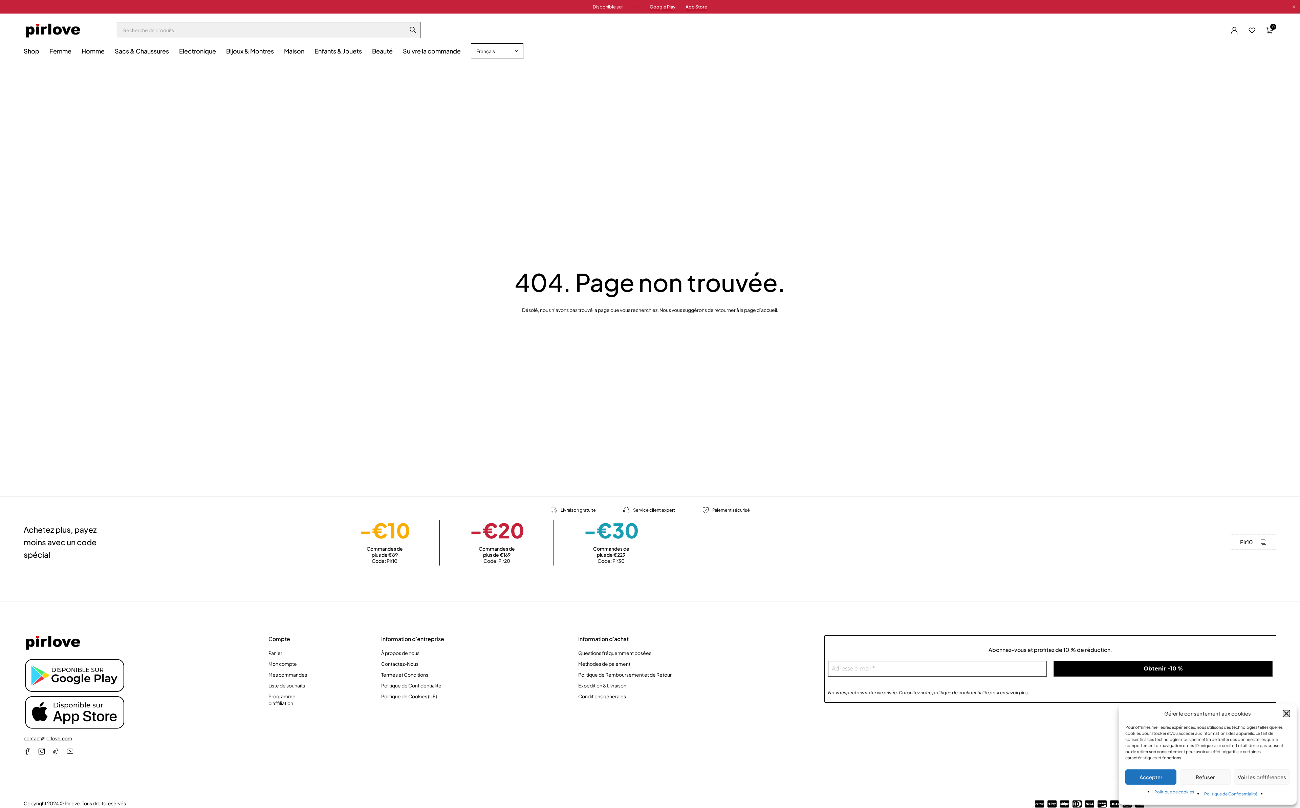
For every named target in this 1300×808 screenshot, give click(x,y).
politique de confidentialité (960, 692)
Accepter (1151, 777)
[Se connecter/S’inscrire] (1234, 30)
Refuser (1205, 777)
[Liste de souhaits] (1252, 30)
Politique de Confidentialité (1230, 793)
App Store (696, 6)
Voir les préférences (1262, 777)
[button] (1286, 713)
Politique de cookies (1174, 791)
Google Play (662, 6)
